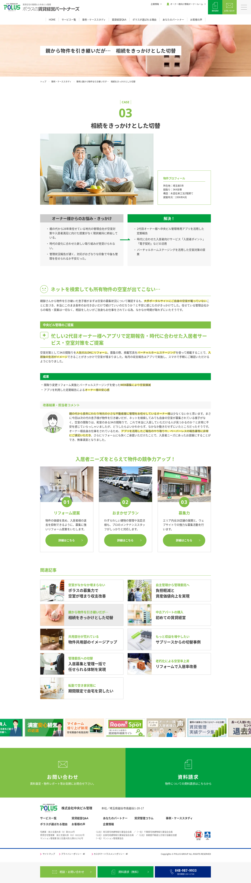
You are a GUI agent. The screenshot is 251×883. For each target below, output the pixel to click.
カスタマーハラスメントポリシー (109, 853)
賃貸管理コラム (144, 818)
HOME (52, 19)
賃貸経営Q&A (119, 19)
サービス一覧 (69, 19)
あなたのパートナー (173, 19)
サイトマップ (49, 853)
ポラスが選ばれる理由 (144, 19)
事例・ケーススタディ (94, 19)
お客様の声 (196, 19)
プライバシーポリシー (71, 853)
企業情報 (155, 4)
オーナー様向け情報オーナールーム (186, 4)
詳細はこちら (66, 540)
